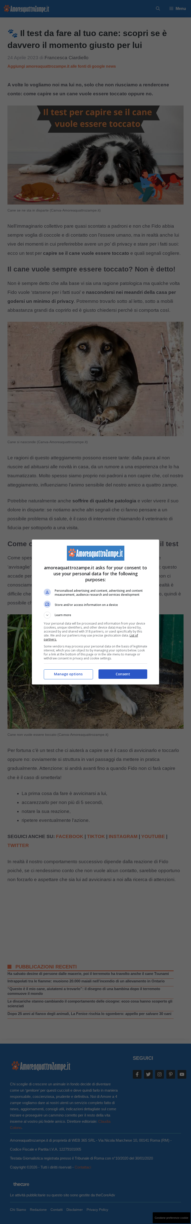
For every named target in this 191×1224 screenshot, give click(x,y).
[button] (95, 615)
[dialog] (95, 612)
